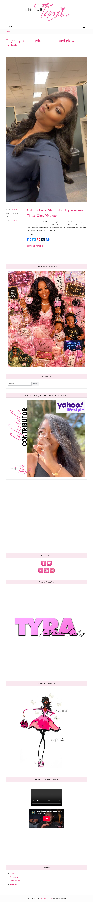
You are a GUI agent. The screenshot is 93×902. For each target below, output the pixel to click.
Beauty (15, 220)
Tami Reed (14, 209)
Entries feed (14, 877)
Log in (12, 873)
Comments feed (15, 881)
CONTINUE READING (35, 246)
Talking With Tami (46, 898)
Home (8, 31)
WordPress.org (15, 884)
